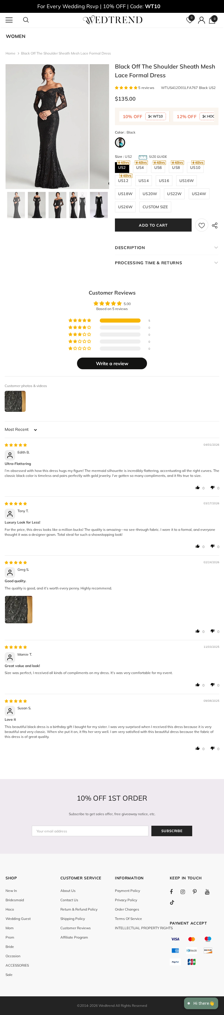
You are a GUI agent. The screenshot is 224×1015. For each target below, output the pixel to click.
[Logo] (113, 20)
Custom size (155, 206)
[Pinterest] (198, 891)
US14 (144, 180)
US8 (176, 167)
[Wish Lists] (201, 225)
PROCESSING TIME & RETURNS (148, 262)
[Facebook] (175, 891)
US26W (125, 206)
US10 (195, 167)
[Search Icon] (32, 20)
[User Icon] (201, 20)
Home (10, 53)
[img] (16, 445)
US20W (150, 193)
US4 (140, 167)
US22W (174, 193)
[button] (126, 87)
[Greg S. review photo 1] (19, 610)
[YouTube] (210, 891)
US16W (186, 180)
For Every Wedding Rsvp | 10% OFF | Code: (98, 6)
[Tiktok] (175, 902)
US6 (158, 167)
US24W (199, 193)
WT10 (157, 116)
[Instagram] (186, 891)
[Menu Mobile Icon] (9, 20)
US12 (123, 180)
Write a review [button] (112, 363)
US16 (164, 180)
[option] (47, 126)
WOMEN (15, 36)
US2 (122, 167)
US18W (125, 193)
